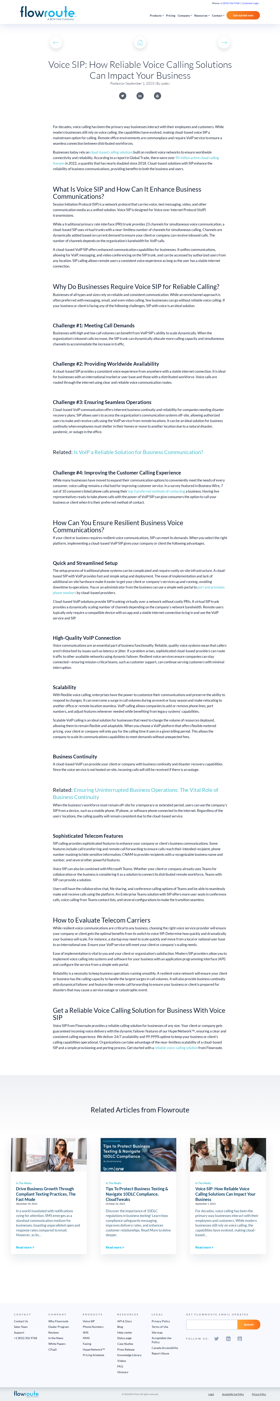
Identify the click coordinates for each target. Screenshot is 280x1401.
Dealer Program (58, 1326)
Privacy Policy (161, 1321)
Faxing (87, 1343)
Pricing (170, 15)
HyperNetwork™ (94, 1349)
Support (19, 1332)
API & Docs (124, 1321)
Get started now (243, 15)
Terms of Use (160, 1326)
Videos (121, 1360)
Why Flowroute (58, 1321)
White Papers (57, 1343)
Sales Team (21, 1326)
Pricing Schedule (93, 1355)
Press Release (125, 1349)
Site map (157, 1332)
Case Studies (125, 1343)
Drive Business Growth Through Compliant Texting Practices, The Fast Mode (46, 1194)
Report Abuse (160, 1353)
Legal (211, 1394)
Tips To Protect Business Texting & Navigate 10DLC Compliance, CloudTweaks (137, 1194)
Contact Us (21, 1321)
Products (156, 15)
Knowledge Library (129, 1355)
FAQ (120, 1366)
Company (184, 15)
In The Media (24, 1183)
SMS (85, 1332)
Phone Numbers (93, 1326)
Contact (217, 15)
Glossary (122, 1372)
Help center (124, 1332)
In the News (55, 1338)
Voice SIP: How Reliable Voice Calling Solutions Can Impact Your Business (225, 1194)
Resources (200, 15)
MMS (86, 1338)
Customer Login (250, 3)
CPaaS (52, 1349)
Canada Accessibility (165, 1348)
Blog (120, 1326)
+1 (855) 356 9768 (230, 3)
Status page (124, 1338)
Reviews (53, 1332)
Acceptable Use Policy (233, 1394)
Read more (24, 1247)
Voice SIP (89, 1321)
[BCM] (26, 1393)
